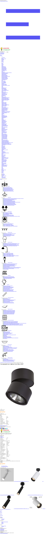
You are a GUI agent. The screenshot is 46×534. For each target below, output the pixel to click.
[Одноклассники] (1, 428)
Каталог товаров (4, 362)
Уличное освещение (4, 107)
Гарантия (3, 59)
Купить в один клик (5, 425)
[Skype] (6, 428)
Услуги (2, 523)
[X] (3, 428)
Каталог (1, 179)
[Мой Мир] (2, 428)
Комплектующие (3, 155)
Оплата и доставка (4, 58)
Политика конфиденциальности (4, 533)
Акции (2, 60)
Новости (4, 57)
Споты (2, 87)
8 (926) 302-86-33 (2, 53)
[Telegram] (7, 428)
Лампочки (3, 119)
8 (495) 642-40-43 (2, 52)
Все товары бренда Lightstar (5, 466)
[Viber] (4, 428)
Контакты (3, 61)
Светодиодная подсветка (4, 127)
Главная (1, 362)
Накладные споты (10, 362)
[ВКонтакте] (0, 428)
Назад (2, 63)
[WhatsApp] (5, 428)
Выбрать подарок (2, 427)
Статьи (2, 522)
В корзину (1, 425)
